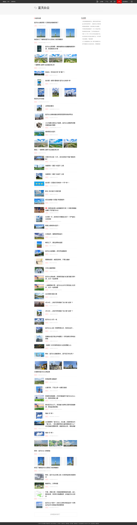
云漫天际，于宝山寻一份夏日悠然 (56, 387)
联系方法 (63, 523)
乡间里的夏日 (49, 106)
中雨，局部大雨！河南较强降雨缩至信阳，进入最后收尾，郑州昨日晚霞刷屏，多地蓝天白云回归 (60, 494)
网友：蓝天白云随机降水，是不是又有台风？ (59, 353)
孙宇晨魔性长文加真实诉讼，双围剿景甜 (91, 44)
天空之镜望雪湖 (50, 268)
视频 (47, 212)
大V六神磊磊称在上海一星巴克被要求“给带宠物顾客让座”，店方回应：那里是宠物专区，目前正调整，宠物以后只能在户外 (92, 41)
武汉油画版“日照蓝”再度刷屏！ (55, 199)
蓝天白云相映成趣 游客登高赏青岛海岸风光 (59, 114)
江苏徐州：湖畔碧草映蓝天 (53, 234)
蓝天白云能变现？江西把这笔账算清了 (46, 22)
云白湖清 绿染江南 (51, 294)
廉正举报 (93, 523)
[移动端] (97, 1)
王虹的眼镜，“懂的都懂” (87, 39)
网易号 (35, 42)
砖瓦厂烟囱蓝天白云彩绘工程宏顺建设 (46, 467)
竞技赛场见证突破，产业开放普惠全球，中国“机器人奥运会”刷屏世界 (92, 31)
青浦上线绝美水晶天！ (52, 225)
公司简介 (59, 523)
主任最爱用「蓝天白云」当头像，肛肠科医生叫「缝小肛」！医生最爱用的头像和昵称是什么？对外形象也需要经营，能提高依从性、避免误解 (60, 424)
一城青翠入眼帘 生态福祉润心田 (44, 65)
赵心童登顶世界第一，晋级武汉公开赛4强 (91, 23)
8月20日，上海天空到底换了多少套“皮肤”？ (59, 302)
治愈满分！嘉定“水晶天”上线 (54, 165)
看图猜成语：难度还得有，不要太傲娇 (57, 259)
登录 (119, 1)
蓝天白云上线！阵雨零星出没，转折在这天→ (59, 328)
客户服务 (71, 523)
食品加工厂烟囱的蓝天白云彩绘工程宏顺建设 (48, 39)
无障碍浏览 (13, 1)
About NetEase (54, 523)
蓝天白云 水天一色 (51, 319)
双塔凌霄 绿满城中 (51, 379)
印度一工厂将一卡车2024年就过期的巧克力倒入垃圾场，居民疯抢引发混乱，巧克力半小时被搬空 (92, 33)
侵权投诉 (97, 523)
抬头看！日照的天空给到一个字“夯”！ (57, 182)
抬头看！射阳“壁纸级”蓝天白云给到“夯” (58, 80)
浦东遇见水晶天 (50, 131)
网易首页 (4, 1)
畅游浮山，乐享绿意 (51, 483)
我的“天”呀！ (49, 413)
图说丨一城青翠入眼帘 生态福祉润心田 (46, 150)
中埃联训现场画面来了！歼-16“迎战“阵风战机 (92, 28)
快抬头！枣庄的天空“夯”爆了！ (55, 72)
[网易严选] (107, 1)
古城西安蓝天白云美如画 (42, 372)
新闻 (36, 25)
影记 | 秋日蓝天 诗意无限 (53, 191)
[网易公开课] (101, 1)
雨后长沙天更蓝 (39, 98)
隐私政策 (76, 523)
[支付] (111, 1)
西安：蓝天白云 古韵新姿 (42, 451)
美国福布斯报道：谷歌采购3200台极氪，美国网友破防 (92, 26)
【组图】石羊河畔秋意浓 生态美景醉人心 (58, 345)
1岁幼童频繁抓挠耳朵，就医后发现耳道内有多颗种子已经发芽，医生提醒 (92, 21)
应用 (8, 1)
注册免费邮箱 (125, 1)
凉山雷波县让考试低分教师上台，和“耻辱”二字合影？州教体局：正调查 (92, 36)
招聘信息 (67, 523)
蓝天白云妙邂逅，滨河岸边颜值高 (56, 251)
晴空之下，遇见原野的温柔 (53, 242)
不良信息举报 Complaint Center (84, 523)
